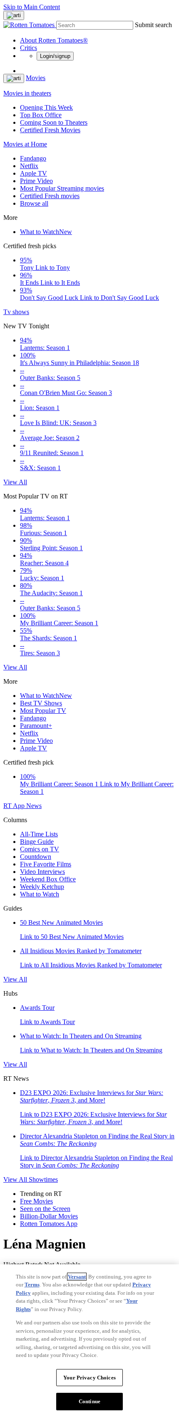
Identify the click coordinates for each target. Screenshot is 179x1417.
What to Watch (46, 231)
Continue (89, 1401)
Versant (77, 1277)
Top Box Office (41, 114)
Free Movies (36, 1201)
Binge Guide (37, 841)
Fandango (33, 158)
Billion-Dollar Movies (49, 1216)
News (34, 805)
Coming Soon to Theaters (53, 122)
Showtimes (43, 1179)
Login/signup (55, 56)
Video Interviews (42, 871)
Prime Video (36, 180)
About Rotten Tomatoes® (54, 40)
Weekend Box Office (48, 879)
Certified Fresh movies (50, 195)
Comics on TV (39, 849)
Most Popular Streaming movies (62, 188)
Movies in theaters (27, 93)
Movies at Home (25, 144)
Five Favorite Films (45, 864)
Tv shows (16, 311)
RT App (14, 805)
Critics (28, 47)
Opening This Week (46, 107)
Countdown (35, 856)
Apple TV (33, 173)
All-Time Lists (39, 834)
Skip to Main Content (31, 6)
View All (15, 482)
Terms (32, 1284)
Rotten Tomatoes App (48, 1223)
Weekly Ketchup (42, 886)
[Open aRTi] (13, 15)
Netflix (29, 165)
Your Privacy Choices (89, 1377)
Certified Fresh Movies (50, 129)
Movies (35, 77)
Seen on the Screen (45, 1208)
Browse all (34, 203)
